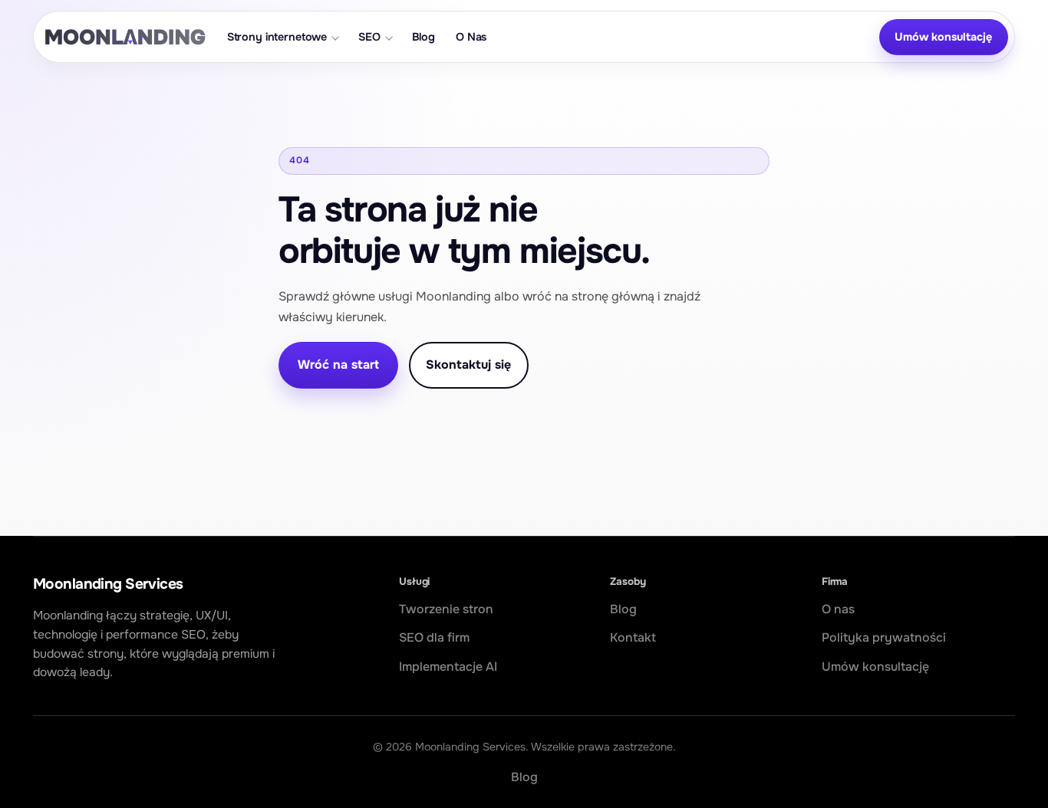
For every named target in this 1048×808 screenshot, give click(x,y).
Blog (423, 37)
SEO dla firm (434, 637)
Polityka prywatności (884, 637)
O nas (838, 609)
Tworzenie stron (446, 609)
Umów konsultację (943, 37)
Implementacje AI (448, 667)
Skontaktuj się (468, 364)
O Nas (471, 37)
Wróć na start (338, 364)
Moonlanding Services (108, 584)
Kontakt (633, 637)
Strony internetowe (277, 37)
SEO (369, 37)
